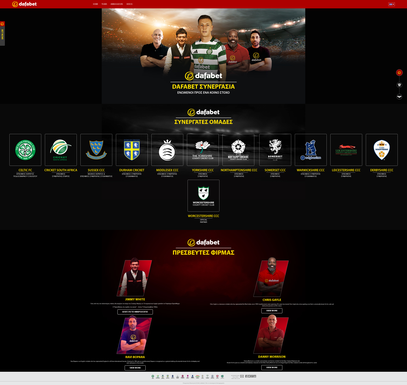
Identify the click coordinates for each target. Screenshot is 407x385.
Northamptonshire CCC (239, 170)
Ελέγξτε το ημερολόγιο (135, 312)
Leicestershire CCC (346, 170)
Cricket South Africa (60, 170)
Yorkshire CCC (203, 170)
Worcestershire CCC (203, 216)
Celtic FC (25, 170)
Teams (104, 4)
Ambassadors (117, 4)
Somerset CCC (275, 170)
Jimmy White (135, 299)
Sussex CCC (96, 170)
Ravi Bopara (135, 357)
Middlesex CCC (167, 170)
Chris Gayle (272, 300)
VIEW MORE (271, 311)
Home (95, 4)
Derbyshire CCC (381, 170)
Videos (129, 4)
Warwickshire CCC (311, 170)
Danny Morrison (272, 357)
